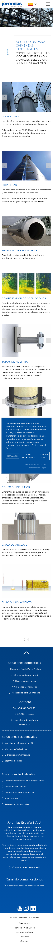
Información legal (37, 467)
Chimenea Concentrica (25, 686)
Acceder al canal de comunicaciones (25, 885)
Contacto (24, 936)
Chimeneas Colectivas (16, 749)
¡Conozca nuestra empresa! (26, 867)
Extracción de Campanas (17, 754)
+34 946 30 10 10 (26, 708)
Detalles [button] (12, 456)
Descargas (24, 923)
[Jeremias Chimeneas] (12, 4)
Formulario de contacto (26, 720)
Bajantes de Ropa (13, 760)
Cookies (24, 941)
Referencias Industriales (17, 804)
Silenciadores (11, 798)
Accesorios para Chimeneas (26, 692)
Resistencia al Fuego (25, 681)
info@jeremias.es (25, 714)
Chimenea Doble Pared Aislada (25, 669)
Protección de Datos (35, 464)
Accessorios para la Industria (19, 792)
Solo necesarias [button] (28, 456)
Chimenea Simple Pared (26, 675)
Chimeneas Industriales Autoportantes (24, 780)
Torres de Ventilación (15, 786)
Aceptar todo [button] (43, 456)
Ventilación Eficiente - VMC (19, 743)
